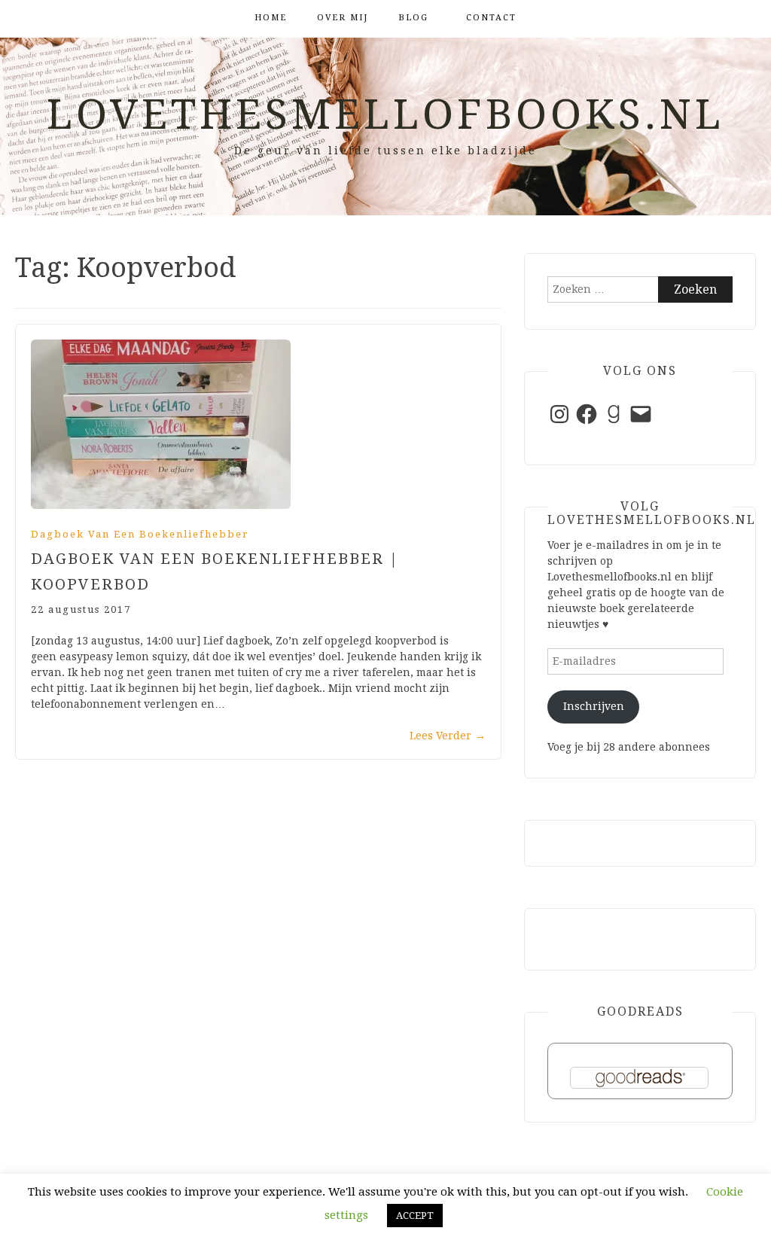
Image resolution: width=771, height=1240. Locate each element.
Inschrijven (593, 706)
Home (270, 18)
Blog (413, 18)
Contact (491, 18)
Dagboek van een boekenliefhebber (140, 534)
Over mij (342, 18)
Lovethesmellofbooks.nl (385, 114)
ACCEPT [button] (415, 1215)
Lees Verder (448, 736)
